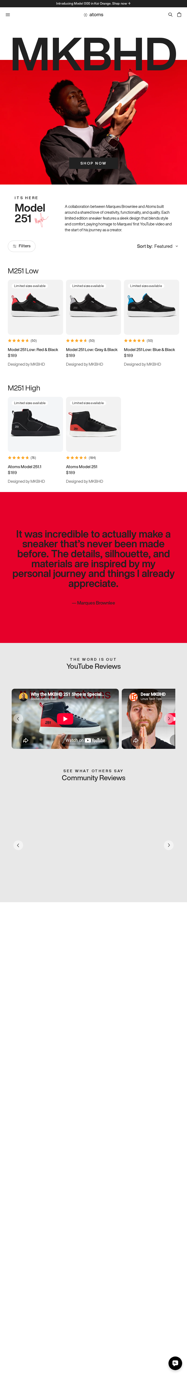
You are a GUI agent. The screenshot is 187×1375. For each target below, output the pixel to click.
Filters (24, 246)
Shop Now (93, 163)
